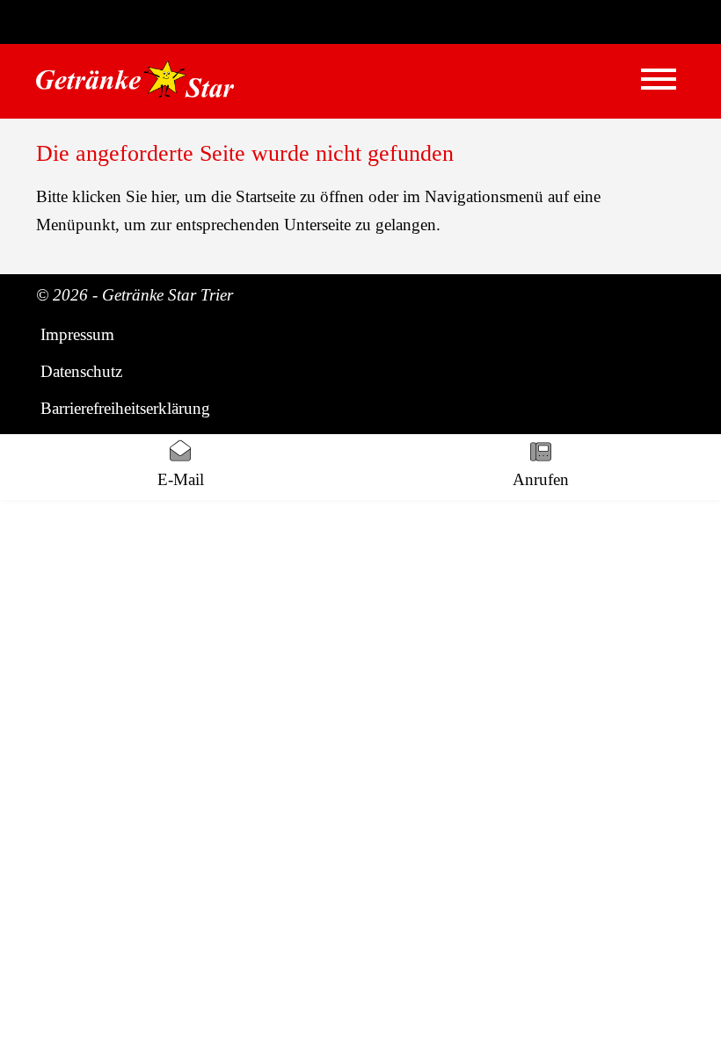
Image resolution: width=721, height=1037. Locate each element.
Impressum (77, 334)
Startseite (265, 196)
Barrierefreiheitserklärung (125, 408)
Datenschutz (81, 371)
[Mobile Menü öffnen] (658, 79)
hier (163, 196)
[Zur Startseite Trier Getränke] (135, 79)
